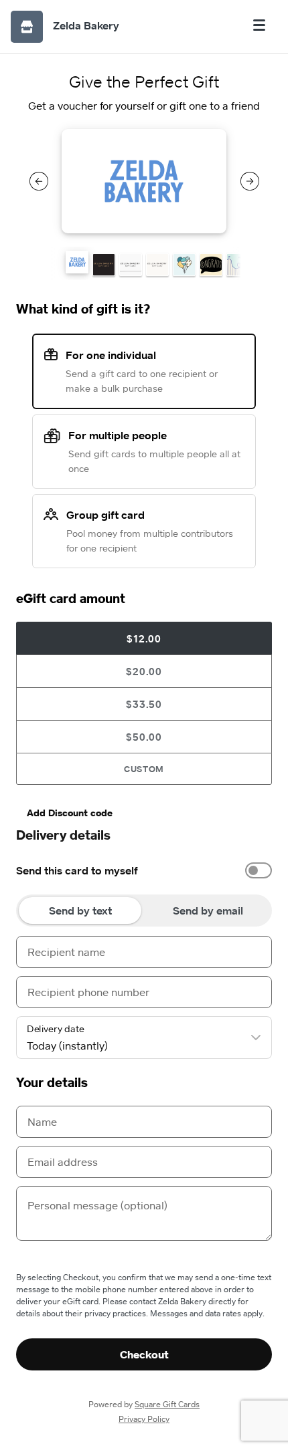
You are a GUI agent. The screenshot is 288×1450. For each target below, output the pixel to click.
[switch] (258, 870)
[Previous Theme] (38, 181)
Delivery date (55, 1029)
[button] (77, 262)
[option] (144, 870)
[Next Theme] (249, 181)
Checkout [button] (144, 1354)
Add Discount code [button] (70, 812)
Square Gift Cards (167, 1404)
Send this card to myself (77, 870)
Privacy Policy (144, 1419)
